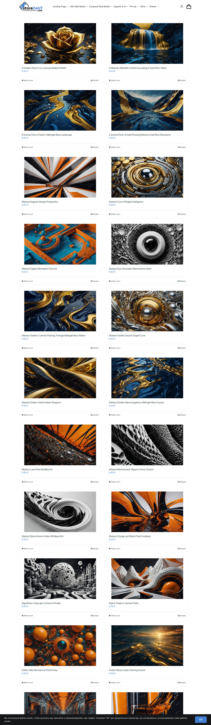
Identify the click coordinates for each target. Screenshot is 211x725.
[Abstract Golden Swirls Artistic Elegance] (60, 378)
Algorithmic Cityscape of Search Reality (41, 603)
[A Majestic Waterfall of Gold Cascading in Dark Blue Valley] (147, 43)
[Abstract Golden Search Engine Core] (147, 311)
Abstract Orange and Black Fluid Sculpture (130, 536)
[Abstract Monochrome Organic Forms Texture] (147, 445)
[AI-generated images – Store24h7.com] (30, 2)
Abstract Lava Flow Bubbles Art (37, 469)
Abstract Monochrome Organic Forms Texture (131, 469)
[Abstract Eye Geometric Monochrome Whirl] (147, 244)
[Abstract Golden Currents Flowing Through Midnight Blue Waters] (60, 311)
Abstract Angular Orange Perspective (40, 202)
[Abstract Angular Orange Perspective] (60, 177)
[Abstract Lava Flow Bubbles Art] (60, 445)
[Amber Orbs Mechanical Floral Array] (60, 645)
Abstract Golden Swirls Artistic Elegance (41, 402)
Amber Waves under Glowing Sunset (127, 670)
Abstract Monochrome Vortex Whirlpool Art (42, 536)
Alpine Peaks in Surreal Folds (123, 603)
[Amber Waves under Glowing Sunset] (147, 645)
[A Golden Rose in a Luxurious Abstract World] (60, 43)
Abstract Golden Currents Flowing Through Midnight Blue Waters (53, 335)
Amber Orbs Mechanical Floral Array (39, 670)
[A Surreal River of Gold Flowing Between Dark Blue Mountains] (147, 110)
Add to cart (28, 80)
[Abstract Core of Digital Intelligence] (147, 177)
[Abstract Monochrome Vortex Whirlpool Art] (60, 512)
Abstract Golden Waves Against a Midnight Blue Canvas (136, 402)
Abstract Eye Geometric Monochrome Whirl (130, 269)
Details (95, 80)
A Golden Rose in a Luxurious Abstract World (44, 68)
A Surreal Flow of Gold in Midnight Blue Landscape (47, 135)
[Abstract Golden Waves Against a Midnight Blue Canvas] (147, 378)
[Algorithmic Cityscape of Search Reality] (60, 578)
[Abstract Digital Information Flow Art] (60, 244)
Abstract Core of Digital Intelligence (126, 202)
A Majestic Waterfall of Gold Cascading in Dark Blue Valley (137, 68)
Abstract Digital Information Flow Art (39, 269)
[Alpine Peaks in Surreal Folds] (147, 578)
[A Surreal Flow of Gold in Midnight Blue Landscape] (60, 110)
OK (201, 719)
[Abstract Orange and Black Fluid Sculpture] (147, 512)
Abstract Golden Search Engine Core (127, 335)
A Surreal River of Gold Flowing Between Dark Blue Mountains (140, 135)
